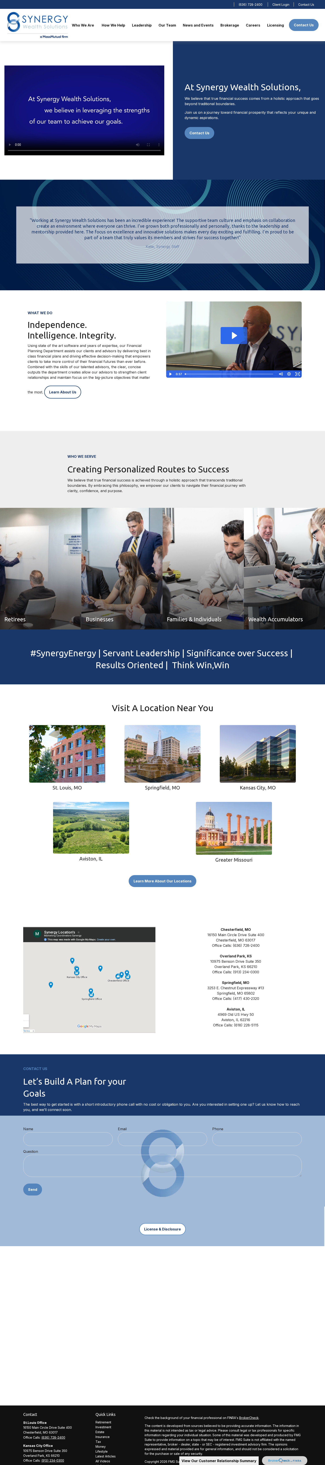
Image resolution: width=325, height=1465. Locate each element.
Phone (217, 1129)
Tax (98, 1442)
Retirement (103, 1422)
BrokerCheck (249, 1418)
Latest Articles (106, 1456)
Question (30, 1151)
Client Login (280, 4)
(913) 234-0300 (52, 1460)
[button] (83, 25)
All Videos (103, 1461)
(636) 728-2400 (250, 4)
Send (32, 1189)
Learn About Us (62, 392)
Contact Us (306, 4)
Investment (103, 1427)
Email (122, 1129)
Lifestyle (102, 1451)
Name (28, 1129)
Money (101, 1446)
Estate (100, 1432)
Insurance (103, 1437)
